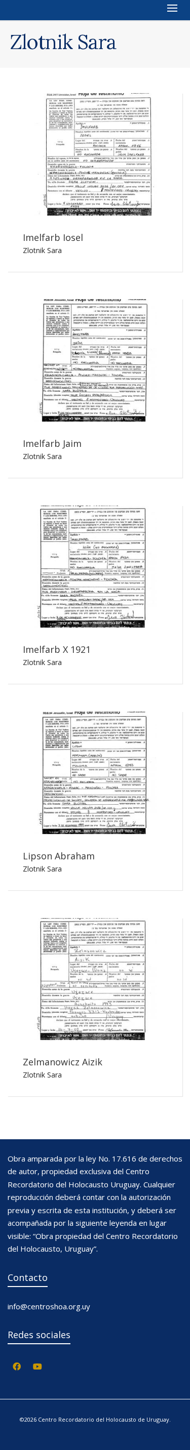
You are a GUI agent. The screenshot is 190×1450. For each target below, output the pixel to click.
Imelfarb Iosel (53, 237)
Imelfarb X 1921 (57, 649)
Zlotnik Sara (42, 250)
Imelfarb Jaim (52, 443)
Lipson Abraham (59, 856)
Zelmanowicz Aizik (62, 1062)
